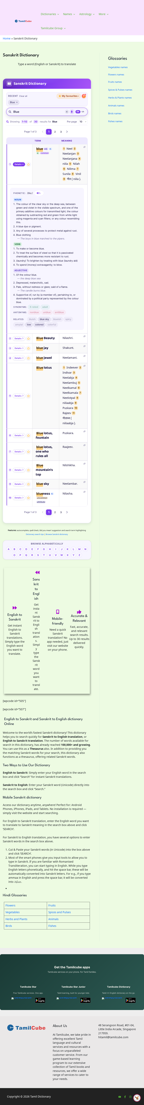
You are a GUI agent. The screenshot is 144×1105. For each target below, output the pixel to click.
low (29, 324)
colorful (52, 324)
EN (78, 111)
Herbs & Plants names (120, 97)
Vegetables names (118, 67)
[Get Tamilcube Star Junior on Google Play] (85, 1000)
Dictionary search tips (35, 534)
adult (45, 307)
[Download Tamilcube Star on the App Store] (22, 1000)
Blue (12, 102)
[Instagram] (130, 1097)
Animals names (116, 105)
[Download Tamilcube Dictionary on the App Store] (112, 1000)
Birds (8, 926)
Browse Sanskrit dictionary (57, 534)
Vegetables (12, 912)
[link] (42, 131)
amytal (19, 324)
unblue (47, 312)
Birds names (114, 113)
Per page (72, 121)
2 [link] (55, 131)
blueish (57, 319)
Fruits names (115, 81)
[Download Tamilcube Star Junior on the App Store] (67, 1000)
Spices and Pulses (59, 912)
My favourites (68, 96)
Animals (53, 919)
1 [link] (49, 131)
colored (39, 324)
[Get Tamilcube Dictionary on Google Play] (130, 1000)
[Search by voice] (72, 111)
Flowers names (116, 74)
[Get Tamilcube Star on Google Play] (40, 1000)
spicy (68, 319)
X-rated (34, 307)
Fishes (52, 926)
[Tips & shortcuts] (84, 96)
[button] (57, 14)
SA (83, 111)
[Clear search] (67, 112)
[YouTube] (119, 1097)
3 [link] (61, 131)
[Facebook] (125, 1097)
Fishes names (115, 121)
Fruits (52, 905)
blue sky (44, 319)
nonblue (34, 312)
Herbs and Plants (16, 919)
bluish (32, 319)
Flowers (10, 905)
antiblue (59, 312)
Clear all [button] (23, 96)
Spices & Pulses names (120, 89)
